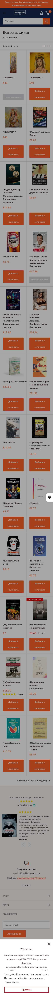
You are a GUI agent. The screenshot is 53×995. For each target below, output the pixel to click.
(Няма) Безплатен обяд (12, 744)
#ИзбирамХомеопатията (13, 381)
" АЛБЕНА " (9, 77)
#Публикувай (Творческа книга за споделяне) (39, 445)
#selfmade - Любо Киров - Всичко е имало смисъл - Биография (38, 261)
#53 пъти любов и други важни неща (38, 191)
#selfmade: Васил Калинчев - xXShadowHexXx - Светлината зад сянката (12, 320)
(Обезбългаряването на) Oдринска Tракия (39, 746)
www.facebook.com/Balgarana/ (31, 878)
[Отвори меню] (4, 13)
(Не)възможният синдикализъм (37, 626)
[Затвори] (49, 944)
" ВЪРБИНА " (36, 77)
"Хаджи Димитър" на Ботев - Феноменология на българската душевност (13, 195)
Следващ (42, 780)
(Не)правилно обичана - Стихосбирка (36, 685)
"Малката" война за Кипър (39, 133)
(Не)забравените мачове (11, 684)
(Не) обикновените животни (12, 626)
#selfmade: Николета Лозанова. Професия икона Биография (38, 320)
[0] (47, 13)
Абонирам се (14, 933)
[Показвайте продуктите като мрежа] (44, 46)
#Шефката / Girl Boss (11, 562)
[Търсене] (46, 21)
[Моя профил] (41, 13)
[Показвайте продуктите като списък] (48, 46)
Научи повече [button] (12, 982)
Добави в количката (39, 94)
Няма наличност (13, 97)
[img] (26, 801)
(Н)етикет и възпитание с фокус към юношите (36, 565)
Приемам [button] (26, 990)
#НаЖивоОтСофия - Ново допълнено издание (39, 384)
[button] (24, 844)
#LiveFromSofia (10, 256)
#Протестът (9, 442)
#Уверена (34, 503)
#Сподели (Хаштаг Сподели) (12, 505)
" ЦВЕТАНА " (9, 132)
